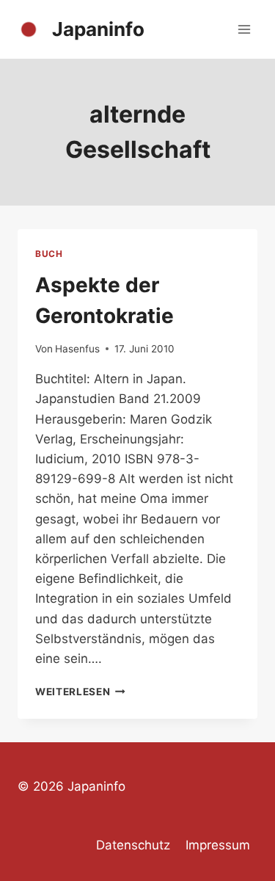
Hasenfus (77, 349)
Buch (48, 253)
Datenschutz (133, 845)
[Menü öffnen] (243, 29)
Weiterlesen (80, 691)
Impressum (218, 845)
